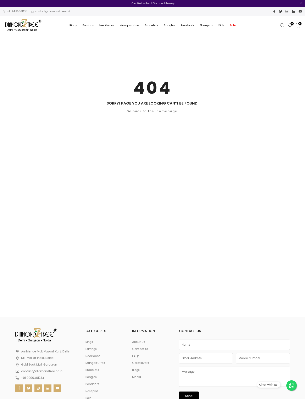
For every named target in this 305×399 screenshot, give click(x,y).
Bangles (169, 25)
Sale (233, 25)
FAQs (135, 356)
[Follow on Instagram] (286, 11)
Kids (221, 25)
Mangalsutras (129, 25)
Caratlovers (140, 363)
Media (136, 377)
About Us (138, 342)
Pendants (187, 25)
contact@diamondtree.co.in (53, 11)
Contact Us (140, 349)
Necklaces (106, 25)
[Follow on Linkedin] (293, 11)
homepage (166, 111)
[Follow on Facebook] (274, 11)
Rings (73, 25)
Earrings (88, 25)
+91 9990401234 (17, 11)
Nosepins (206, 25)
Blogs (136, 370)
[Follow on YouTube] (300, 11)
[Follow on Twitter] (280, 11)
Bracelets (151, 25)
